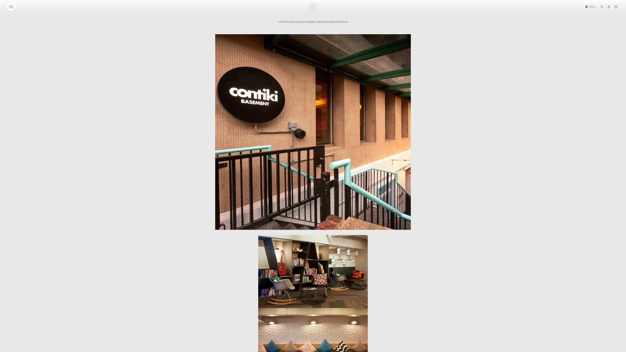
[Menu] (11, 6)
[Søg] (601, 6)
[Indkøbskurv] (615, 6)
